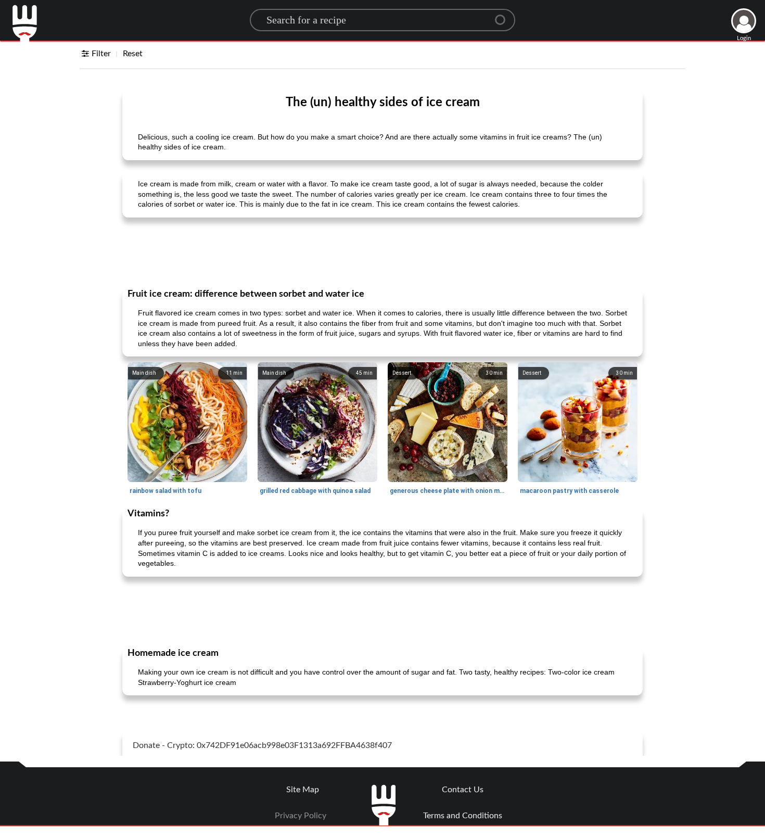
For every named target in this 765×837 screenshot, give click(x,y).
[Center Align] (504, 15)
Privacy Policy (300, 815)
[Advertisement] (382, 252)
